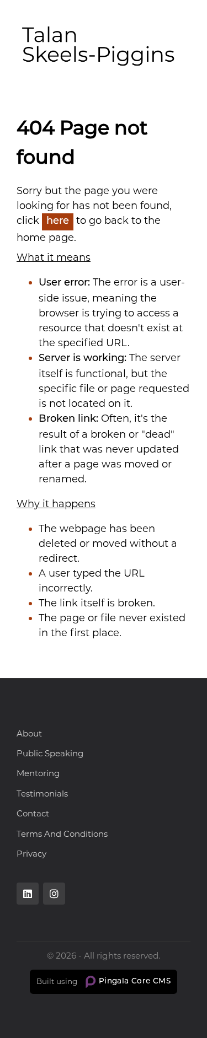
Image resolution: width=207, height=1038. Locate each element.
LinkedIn (28, 894)
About (29, 733)
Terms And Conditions (62, 834)
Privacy (31, 853)
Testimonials (42, 793)
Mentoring (38, 773)
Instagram (54, 894)
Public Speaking (50, 753)
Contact (33, 813)
